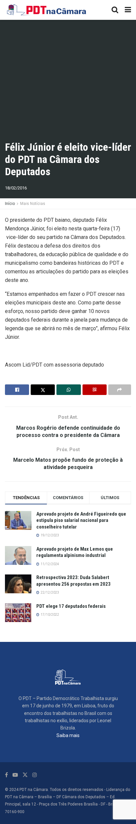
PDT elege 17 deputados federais (71, 606)
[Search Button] (115, 10)
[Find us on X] (25, 775)
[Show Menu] (128, 10)
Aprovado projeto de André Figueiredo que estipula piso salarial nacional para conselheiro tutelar (81, 520)
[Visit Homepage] (47, 10)
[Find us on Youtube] (15, 775)
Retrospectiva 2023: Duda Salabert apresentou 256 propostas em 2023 (73, 580)
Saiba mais (68, 735)
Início (10, 203)
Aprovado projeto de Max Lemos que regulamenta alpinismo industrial (74, 552)
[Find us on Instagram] (34, 775)
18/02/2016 (16, 187)
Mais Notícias (32, 203)
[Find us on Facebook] (6, 775)
